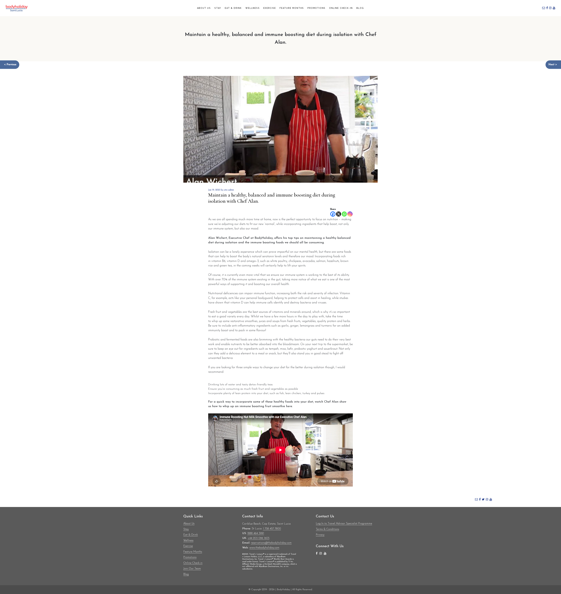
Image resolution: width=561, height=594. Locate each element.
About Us (204, 8)
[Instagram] (350, 214)
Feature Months (292, 8)
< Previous (10, 64)
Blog (360, 8)
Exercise (269, 8)
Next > (552, 64)
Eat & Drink (233, 8)
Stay (217, 8)
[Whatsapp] (344, 214)
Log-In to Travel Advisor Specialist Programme (344, 523)
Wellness (252, 8)
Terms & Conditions (327, 529)
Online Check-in (341, 8)
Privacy (320, 534)
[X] (338, 214)
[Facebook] (332, 214)
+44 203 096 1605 (258, 538)
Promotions (316, 8)
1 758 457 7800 (272, 528)
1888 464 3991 (255, 533)
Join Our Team (192, 568)
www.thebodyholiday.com (264, 547)
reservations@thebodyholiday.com (271, 543)
